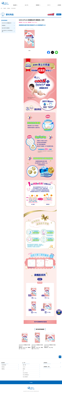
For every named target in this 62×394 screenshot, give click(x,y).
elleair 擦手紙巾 (25, 372)
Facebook (48, 52)
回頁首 (60, 357)
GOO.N (24, 366)
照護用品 (3, 368)
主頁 (1, 8)
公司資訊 (59, 5)
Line (56, 52)
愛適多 (24, 368)
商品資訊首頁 (4, 364)
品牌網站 (58, 14)
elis (23, 370)
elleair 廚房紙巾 (25, 376)
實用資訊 (45, 362)
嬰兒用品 (8, 8)
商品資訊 (4, 8)
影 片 (49, 5)
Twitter (52, 52)
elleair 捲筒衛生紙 (26, 374)
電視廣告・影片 (47, 366)
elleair (5, 3)
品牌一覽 (24, 364)
